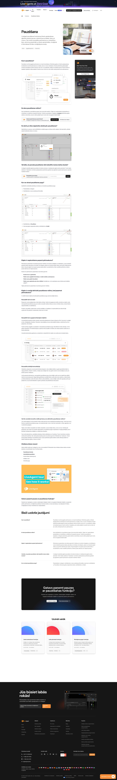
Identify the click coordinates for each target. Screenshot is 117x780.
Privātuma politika (68, 775)
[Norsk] (78, 767)
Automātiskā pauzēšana (29, 454)
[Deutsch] (48, 767)
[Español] (54, 767)
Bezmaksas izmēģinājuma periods (74, 10)
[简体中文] (69, 769)
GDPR (75, 775)
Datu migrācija (37, 726)
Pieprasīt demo (54, 119)
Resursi (44, 9)
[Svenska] (94, 767)
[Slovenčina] (89, 767)
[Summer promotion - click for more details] (58, 4)
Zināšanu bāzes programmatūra (87, 723)
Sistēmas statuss (38, 728)
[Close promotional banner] (115, 2)
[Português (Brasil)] (83, 767)
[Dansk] (46, 767)
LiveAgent (59, 113)
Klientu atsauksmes (54, 728)
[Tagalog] (64, 769)
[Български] (41, 767)
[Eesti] (57, 767)
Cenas (22, 727)
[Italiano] (67, 767)
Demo (22, 724)
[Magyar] (65, 767)
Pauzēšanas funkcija (35, 16)
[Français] (61, 767)
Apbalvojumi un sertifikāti (55, 726)
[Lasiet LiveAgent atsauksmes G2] (63, 754)
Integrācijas (23, 732)
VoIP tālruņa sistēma (85, 730)
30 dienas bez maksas (64, 119)
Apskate (23, 734)
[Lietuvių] (72, 767)
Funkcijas (27, 16)
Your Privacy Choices (70, 777)
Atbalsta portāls (38, 723)
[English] (52, 767)
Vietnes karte (80, 775)
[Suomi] (59, 767)
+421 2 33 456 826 (27, 754)
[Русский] (87, 767)
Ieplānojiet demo (45, 706)
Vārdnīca (67, 726)
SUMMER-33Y (38, 6)
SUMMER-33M (26, 6)
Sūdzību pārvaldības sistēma (87, 739)
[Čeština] (43, 767)
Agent (27, 48)
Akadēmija (68, 728)
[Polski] (81, 767)
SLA (22, 42)
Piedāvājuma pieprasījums (40, 733)
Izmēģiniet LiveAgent (51, 601)
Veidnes (67, 731)
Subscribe (92, 754)
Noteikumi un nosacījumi (49, 775)
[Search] (64, 10)
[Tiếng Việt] (66, 769)
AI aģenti (32, 10)
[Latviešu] (74, 767)
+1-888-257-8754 (27, 756)
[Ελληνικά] (50, 767)
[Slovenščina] (92, 767)
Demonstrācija (87, 10)
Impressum (52, 733)
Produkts (39, 9)
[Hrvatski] (63, 767)
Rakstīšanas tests (69, 733)
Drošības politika (59, 775)
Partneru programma (54, 731)
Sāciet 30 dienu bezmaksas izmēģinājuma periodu (29, 706)
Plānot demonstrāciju (63, 601)
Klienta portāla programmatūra (87, 741)
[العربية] (39, 767)
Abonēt (68, 176)
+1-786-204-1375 (27, 759)
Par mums (52, 723)
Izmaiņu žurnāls (38, 731)
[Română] (85, 767)
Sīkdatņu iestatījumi (89, 775)
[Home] (22, 16)
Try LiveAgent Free (85, 73)
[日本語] (70, 767)
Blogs (67, 723)
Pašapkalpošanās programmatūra (88, 732)
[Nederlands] (76, 767)
